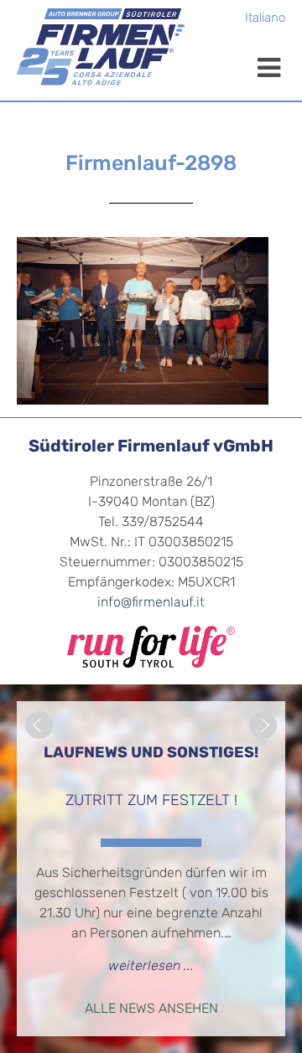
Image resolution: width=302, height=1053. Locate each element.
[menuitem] (265, 19)
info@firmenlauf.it (151, 603)
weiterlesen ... (151, 966)
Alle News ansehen (151, 1009)
